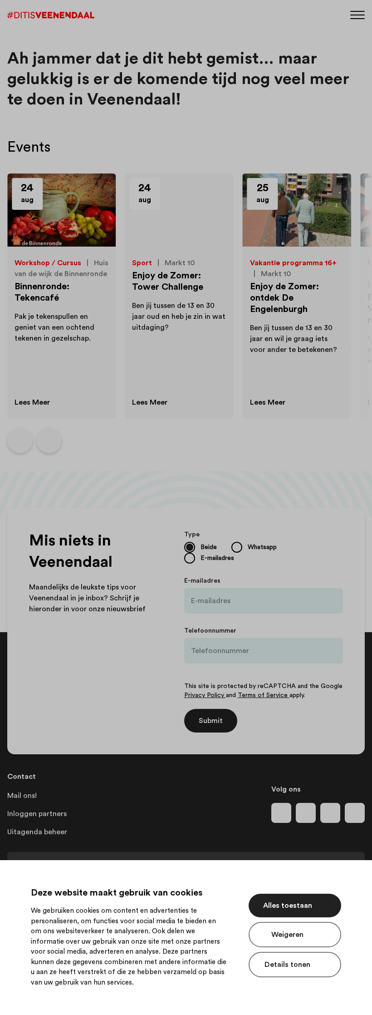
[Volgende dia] (49, 440)
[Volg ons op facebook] (281, 813)
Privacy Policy (205, 695)
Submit (211, 720)
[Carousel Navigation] (34, 440)
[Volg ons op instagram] (306, 813)
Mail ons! (22, 795)
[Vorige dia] (20, 440)
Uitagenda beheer (37, 832)
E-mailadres (202, 581)
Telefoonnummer (210, 631)
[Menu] (357, 14)
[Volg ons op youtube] (330, 813)
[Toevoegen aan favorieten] (98, 191)
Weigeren (287, 934)
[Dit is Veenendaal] (50, 15)
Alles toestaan (287, 905)
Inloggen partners (37, 813)
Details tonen (287, 964)
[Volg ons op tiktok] (355, 813)
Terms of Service (263, 695)
